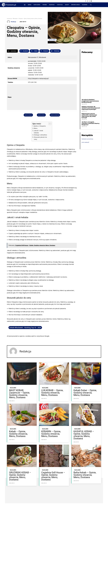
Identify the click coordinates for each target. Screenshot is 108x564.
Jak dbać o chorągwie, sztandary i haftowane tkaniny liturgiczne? (90, 123)
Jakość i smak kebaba (38, 132)
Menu (35, 128)
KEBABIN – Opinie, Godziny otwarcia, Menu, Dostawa (51, 434)
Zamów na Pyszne (28, 115)
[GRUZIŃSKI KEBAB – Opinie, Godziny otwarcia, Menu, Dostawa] (22, 456)
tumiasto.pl (9, 18)
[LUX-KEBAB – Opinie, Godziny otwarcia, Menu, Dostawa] (54, 373)
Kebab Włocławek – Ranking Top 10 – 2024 (25, 327)
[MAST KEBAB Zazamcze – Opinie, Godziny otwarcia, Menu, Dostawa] (22, 373)
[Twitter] (89, 1)
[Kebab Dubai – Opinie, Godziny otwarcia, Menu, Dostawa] (86, 373)
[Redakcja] (9, 21)
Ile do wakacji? (85, 142)
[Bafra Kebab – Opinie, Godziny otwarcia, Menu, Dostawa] (86, 456)
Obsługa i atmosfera (40, 135)
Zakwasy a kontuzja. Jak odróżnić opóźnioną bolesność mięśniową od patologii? (91, 108)
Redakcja (13, 21)
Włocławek (15, 18)
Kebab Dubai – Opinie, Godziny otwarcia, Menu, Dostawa (85, 392)
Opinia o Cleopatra (40, 126)
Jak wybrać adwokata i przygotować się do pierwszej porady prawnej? (90, 101)
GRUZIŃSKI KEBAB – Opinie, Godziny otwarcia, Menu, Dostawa (20, 476)
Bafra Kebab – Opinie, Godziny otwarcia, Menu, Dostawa (85, 475)
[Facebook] (85, 1)
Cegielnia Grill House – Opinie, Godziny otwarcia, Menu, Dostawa (53, 476)
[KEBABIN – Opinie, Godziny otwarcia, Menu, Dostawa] (54, 415)
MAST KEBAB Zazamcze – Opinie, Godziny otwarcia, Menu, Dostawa (19, 394)
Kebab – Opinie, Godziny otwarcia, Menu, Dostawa (18, 434)
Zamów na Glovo (41, 115)
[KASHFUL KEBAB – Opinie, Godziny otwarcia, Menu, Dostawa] (86, 415)
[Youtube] (91, 1)
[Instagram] (87, 1)
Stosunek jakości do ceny (40, 138)
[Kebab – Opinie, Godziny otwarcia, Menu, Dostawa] (22, 415)
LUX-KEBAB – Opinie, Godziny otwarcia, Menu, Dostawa (52, 392)
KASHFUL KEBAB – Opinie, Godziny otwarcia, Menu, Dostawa (84, 435)
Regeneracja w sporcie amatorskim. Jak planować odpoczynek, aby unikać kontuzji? (89, 116)
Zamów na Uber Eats (55, 115)
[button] (90, 4)
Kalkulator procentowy (87, 139)
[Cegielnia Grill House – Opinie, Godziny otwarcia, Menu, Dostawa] (54, 456)
